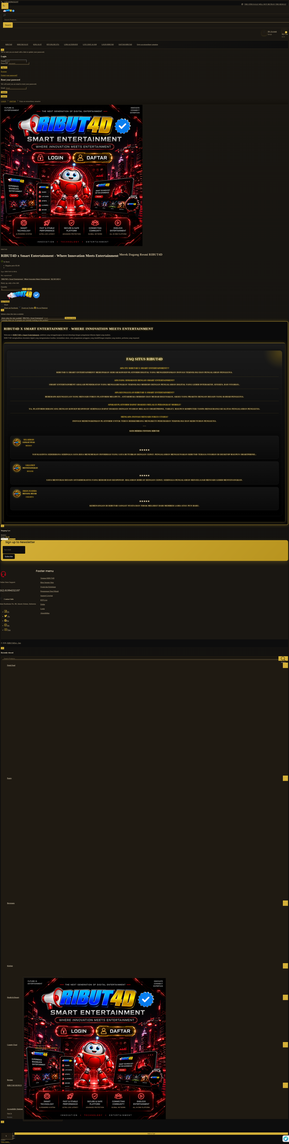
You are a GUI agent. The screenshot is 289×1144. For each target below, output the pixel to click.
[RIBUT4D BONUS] (285, 1085)
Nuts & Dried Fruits (24, 880)
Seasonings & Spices (24, 817)
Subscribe (9, 557)
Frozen (19, 759)
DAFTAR (13, 101)
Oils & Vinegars (22, 860)
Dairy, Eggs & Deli (23, 720)
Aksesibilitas (44, 613)
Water (19, 927)
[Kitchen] (285, 966)
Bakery (19, 786)
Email (3, 61)
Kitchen (10, 966)
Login (42, 609)
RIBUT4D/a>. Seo (14, 643)
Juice (18, 938)
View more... (5, 1142)
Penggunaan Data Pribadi (49, 591)
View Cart (4, 539)
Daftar (42, 604)
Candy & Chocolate (24, 802)
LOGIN (3, 101)
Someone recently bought (43, 1045)
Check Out (12, 539)
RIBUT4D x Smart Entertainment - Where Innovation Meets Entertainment (47, 1048)
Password (4, 63)
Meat (18, 693)
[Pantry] (285, 778)
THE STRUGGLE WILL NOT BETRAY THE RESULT (265, 4)
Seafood (20, 712)
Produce (20, 673)
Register (4, 71)
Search (8, 25)
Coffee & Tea (21, 911)
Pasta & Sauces (22, 833)
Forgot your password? (9, 75)
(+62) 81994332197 (11, 2)
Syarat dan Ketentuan (48, 587)
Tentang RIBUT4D (47, 578)
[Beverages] (285, 903)
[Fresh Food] (285, 665)
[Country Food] (285, 1045)
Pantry (9, 778)
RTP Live (43, 600)
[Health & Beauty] (285, 997)
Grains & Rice (22, 845)
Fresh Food (11, 665)
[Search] (283, 658)
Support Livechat (46, 596)
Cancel (4, 96)
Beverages (11, 903)
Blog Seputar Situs (47, 582)
